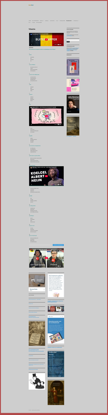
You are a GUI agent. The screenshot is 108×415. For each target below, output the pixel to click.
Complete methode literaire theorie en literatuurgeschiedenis (55, 301)
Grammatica (52, 20)
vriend (31, 128)
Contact (33, 22)
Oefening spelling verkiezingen (33, 312)
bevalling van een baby (33, 210)
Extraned (30, 410)
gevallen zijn (32, 209)
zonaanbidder (32, 219)
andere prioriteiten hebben (34, 160)
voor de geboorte (32, 70)
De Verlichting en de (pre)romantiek (36, 351)
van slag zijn (32, 189)
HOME (30, 20)
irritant (31, 100)
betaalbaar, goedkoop (33, 200)
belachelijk (32, 140)
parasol (31, 218)
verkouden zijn (32, 208)
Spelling (46, 20)
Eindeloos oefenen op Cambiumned (55, 347)
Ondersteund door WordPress (36, 410)
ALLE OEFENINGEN (35, 20)
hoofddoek (32, 59)
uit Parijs (31, 199)
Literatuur (41, 20)
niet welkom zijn (32, 148)
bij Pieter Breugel (35, 369)
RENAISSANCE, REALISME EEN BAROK (34, 317)
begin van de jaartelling (33, 69)
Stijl (57, 20)
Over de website (39, 22)
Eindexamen (76, 20)
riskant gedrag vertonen (33, 150)
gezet (31, 88)
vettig (31, 90)
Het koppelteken (31, 355)
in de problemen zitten (33, 80)
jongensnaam (32, 129)
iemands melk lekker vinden (34, 188)
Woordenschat (68, 20)
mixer (31, 220)
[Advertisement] (54, 13)
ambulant (31, 98)
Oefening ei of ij (31, 303)
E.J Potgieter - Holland (71, 136)
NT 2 (29, 22)
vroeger (31, 68)
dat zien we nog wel (33, 231)
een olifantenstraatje (33, 241)
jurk (31, 58)
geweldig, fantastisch (33, 139)
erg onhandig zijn (33, 149)
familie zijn (32, 190)
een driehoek (32, 239)
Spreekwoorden (31, 369)
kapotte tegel (32, 240)
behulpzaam (32, 99)
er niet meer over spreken (34, 230)
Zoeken (68, 41)
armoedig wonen (32, 79)
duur (31, 198)
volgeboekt (32, 89)
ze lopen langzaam (33, 78)
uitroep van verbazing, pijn (34, 130)
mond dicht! (32, 229)
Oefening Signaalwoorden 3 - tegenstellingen (35, 299)
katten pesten (32, 159)
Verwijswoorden (62, 20)
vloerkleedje (32, 57)
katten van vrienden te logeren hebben (36, 158)
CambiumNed (68, 49)
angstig (31, 138)
